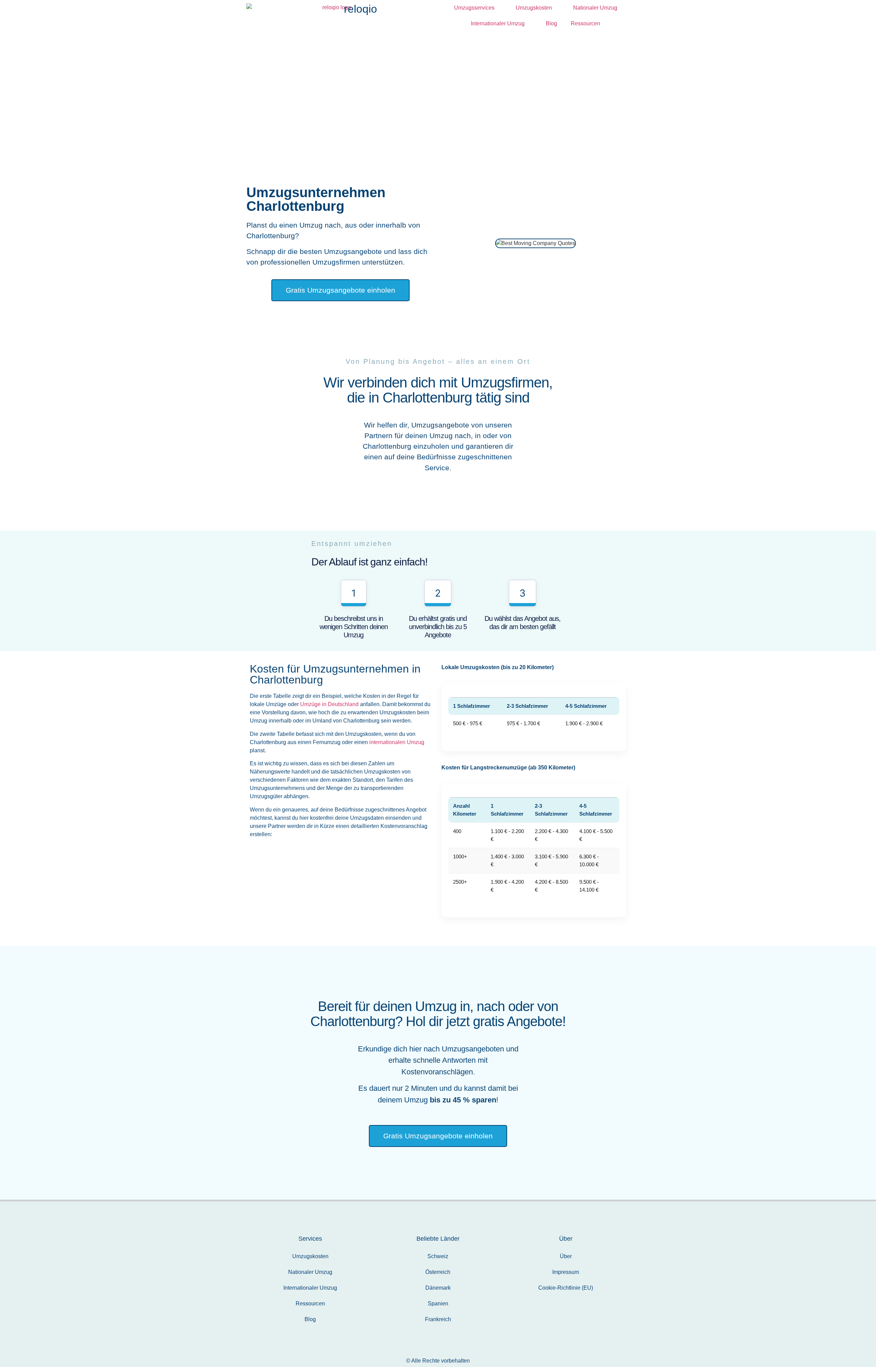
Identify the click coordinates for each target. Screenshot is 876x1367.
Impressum (565, 1272)
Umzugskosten (534, 8)
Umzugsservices (474, 8)
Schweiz (437, 1256)
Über (566, 1256)
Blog (551, 23)
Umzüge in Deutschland (329, 704)
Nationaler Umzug (595, 8)
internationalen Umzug (396, 742)
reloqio (360, 9)
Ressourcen (585, 23)
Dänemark (438, 1288)
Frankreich (438, 1319)
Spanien (438, 1303)
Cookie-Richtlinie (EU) (565, 1288)
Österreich (437, 1272)
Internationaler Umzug (498, 23)
